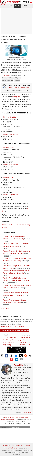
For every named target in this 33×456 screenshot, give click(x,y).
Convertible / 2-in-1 (7, 78)
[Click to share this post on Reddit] (25, 355)
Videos (24, 6)
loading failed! (4, 427)
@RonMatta (28, 412)
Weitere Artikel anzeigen (9, 309)
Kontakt (27, 445)
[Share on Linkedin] (16, 359)
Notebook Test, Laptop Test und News (14, 417)
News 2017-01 (11, 419)
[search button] (26, 2)
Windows (17, 80)
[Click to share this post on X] (20, 355)
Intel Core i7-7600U (9, 177)
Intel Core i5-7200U (9, 117)
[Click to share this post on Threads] (11, 355)
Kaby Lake (18, 78)
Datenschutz (19, 445)
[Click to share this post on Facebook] (6, 355)
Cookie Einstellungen (11, 448)
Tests (10, 6)
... (30, 6)
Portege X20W (17, 97)
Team (12, 445)
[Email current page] (21, 359)
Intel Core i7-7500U (9, 147)
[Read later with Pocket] (30, 355)
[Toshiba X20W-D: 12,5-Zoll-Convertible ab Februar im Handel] (16, 50)
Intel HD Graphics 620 (10, 134)
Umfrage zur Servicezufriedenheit (19, 88)
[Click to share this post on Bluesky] (16, 355)
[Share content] (2, 355)
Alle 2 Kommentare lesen (8, 326)
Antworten (21, 326)
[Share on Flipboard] (11, 359)
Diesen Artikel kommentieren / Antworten (15, 330)
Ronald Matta (5, 75)
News (17, 6)
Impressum (6, 445)
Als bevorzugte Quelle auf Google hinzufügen (18, 350)
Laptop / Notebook (7, 80)
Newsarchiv (4, 419)
